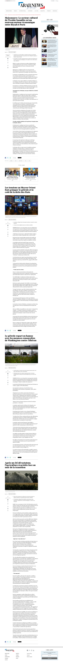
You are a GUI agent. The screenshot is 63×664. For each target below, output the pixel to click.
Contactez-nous (29, 653)
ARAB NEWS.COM (8, 0)
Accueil (6, 14)
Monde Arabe (9, 10)
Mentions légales (29, 656)
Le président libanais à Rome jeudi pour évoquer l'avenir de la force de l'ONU (52, 46)
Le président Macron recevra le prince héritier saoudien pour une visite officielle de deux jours (52, 41)
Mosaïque (55, 10)
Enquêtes (43, 10)
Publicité (28, 655)
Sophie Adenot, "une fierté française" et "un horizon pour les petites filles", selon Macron (52, 51)
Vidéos (17, 658)
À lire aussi (21, 165)
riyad (29, 160)
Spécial (36, 168)
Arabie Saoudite (20, 160)
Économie (30, 10)
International (22, 10)
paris (25, 160)
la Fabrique (11, 160)
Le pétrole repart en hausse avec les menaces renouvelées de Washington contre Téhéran (20, 338)
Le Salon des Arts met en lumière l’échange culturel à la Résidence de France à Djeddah (12, 177)
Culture (36, 10)
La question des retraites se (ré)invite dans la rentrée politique (52, 55)
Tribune (48, 10)
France (15, 10)
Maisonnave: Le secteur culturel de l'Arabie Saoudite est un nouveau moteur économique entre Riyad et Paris (24, 14)
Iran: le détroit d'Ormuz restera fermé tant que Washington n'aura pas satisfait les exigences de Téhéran (52, 64)
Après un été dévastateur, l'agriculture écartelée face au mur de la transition (20, 465)
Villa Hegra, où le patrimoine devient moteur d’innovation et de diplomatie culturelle (30, 177)
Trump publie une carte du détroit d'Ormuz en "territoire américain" (52, 59)
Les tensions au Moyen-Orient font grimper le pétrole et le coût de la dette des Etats (20, 190)
